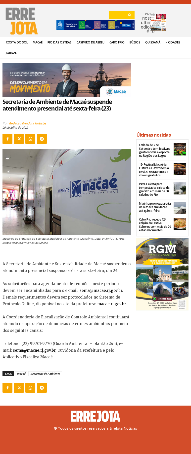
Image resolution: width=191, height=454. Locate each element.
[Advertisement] (162, 93)
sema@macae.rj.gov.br (101, 290)
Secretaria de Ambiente (45, 374)
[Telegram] (42, 139)
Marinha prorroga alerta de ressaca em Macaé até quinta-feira (155, 207)
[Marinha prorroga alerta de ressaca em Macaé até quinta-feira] (180, 208)
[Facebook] (7, 139)
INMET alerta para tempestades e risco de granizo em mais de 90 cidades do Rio (154, 189)
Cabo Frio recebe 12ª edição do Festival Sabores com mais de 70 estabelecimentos (155, 224)
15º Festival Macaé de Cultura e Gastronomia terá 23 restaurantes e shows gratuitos (154, 169)
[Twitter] (19, 139)
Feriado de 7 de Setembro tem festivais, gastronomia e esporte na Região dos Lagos (154, 150)
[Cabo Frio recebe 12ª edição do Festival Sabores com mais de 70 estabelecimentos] (180, 224)
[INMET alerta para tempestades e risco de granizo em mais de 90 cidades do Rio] (180, 188)
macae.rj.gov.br (111, 304)
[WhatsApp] (30, 139)
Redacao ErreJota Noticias (27, 123)
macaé (21, 374)
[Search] (129, 15)
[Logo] (95, 416)
